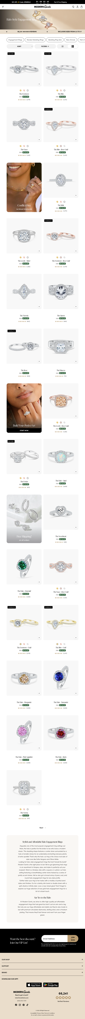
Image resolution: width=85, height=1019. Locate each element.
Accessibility (33, 1013)
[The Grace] (24, 124)
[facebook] (16, 1005)
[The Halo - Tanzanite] (60, 678)
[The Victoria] (24, 291)
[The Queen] (60, 291)
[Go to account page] (77, 6)
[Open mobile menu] (3, 6)
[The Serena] (24, 787)
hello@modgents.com (21, 997)
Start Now (24, 430)
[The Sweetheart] (60, 512)
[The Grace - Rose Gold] (60, 566)
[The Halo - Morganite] (24, 678)
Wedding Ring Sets (55, 40)
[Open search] (73, 6)
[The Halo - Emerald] (24, 566)
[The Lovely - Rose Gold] (60, 401)
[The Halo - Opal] (60, 456)
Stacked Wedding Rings (35, 40)
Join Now (73, 938)
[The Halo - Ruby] (60, 732)
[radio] (20, 90)
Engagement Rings (15, 40)
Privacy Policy (40, 1013)
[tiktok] (27, 1005)
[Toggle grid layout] (67, 46)
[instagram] (20, 1005)
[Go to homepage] (42, 6)
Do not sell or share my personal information (42, 1015)
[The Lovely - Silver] (24, 235)
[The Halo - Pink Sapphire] (24, 732)
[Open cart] (82, 6)
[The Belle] (60, 180)
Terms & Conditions (50, 1013)
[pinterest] (24, 1005)
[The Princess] (60, 346)
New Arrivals (70, 40)
